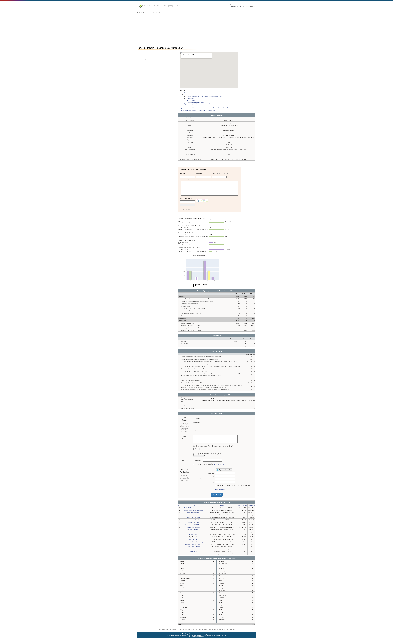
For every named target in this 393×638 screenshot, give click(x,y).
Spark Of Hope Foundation (193, 527)
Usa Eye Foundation (193, 534)
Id (178, 505)
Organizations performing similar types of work (197, 104)
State (239, 505)
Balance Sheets (190, 98)
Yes (196, 449)
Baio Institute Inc (193, 539)
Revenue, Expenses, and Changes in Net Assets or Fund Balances (204, 96)
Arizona (150, 12)
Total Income (251, 505)
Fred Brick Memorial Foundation (193, 544)
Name (193, 505)
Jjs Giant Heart (193, 551)
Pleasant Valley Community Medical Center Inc (193, 532)
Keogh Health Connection (193, 517)
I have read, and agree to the (209, 464)
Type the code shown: (186, 198)
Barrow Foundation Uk (193, 520)
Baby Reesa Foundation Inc (193, 529)
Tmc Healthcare (193, 515)
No (202, 449)
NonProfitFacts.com (142, 12)
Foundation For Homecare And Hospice (193, 510)
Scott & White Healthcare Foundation (193, 507)
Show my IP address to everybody (233, 486)
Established (244, 505)
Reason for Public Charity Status (195, 102)
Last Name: (198, 174)
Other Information (191, 100)
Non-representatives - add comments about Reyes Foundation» (197, 110)
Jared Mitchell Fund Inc (193, 549)
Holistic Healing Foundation (193, 546)
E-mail (219, 174)
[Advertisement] (196, 29)
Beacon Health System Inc (193, 512)
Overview (187, 93)
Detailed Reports (188, 95)
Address (222, 505)
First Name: (183, 174)
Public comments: (189, 180)
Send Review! (216, 494)
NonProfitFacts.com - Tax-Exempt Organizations (162, 6)
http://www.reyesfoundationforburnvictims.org (228, 127)
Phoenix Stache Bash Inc (193, 554)
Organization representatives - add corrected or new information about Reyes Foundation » (205, 108)
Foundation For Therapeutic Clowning (193, 542)
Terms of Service (218, 464)
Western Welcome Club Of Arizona (193, 524)
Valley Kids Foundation (193, 522)
